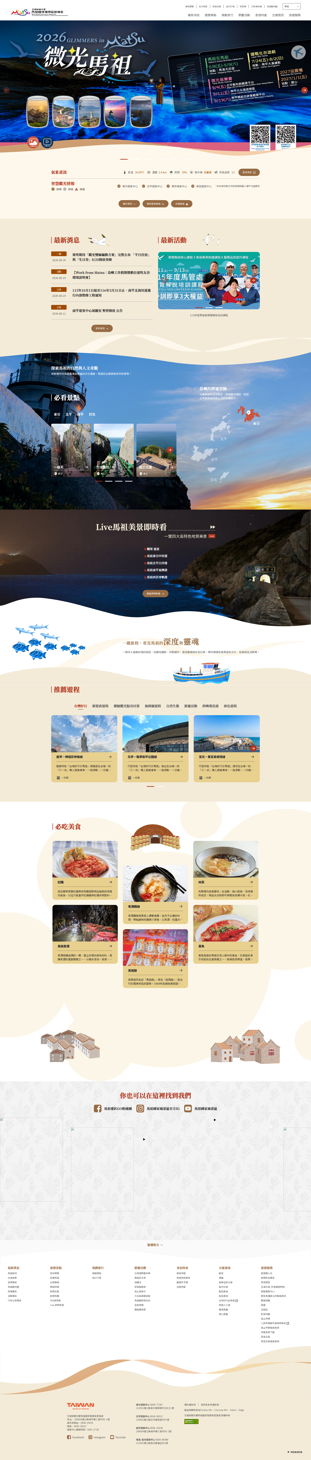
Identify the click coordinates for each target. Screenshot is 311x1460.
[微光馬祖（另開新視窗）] (155, 90)
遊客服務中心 (268, 1291)
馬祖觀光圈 (272, 6)
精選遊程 (96, 1273)
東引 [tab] (57, 414)
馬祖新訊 (12, 1273)
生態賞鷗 (139, 1305)
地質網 (243, 6)
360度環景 (55, 1300)
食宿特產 (261, 15)
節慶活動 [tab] (190, 706)
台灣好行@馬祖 (227, 1300)
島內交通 (223, 1286)
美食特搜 (181, 1273)
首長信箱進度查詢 (270, 1341)
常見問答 (265, 1282)
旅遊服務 (295, 15)
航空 (221, 1273)
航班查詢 (223, 1291)
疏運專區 (12, 1291)
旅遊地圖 (54, 1295)
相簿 (263, 1305)
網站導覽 (189, 6)
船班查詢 (223, 1295)
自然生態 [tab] (172, 706)
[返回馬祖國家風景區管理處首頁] (39, 11)
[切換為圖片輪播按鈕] (33, 142)
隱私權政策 (190, 1404)
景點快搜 (54, 1286)
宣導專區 (12, 1282)
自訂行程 (230, 6)
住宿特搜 (181, 1286)
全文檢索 (203, 6)
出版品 (264, 1309)
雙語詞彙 (265, 1300)
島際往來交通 (225, 1282)
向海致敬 (12, 1277)
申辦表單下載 (268, 1332)
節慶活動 (244, 15)
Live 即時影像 (57, 1305)
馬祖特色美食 (183, 1277)
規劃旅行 (227, 15)
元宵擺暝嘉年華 (142, 1273)
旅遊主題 (54, 1291)
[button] (304, 90)
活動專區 (12, 1295)
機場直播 (223, 1309)
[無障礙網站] (191, 1421)
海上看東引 (140, 1291)
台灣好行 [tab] (80, 706)
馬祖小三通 (224, 1305)
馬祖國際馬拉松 (142, 1300)
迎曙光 (137, 1282)
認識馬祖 (54, 1277)
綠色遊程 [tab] (230, 706)
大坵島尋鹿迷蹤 (142, 1295)
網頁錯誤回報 (296, 1452)
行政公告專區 (14, 1300)
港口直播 (223, 1314)
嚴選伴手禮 (182, 1282)
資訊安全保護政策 (210, 1404)
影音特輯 (265, 1314)
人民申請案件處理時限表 (273, 1323)
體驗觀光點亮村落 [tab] (127, 706)
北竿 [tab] (68, 414)
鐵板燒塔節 (140, 1309)
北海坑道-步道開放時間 (273, 1286)
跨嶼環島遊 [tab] (210, 706)
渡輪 (221, 1277)
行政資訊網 (256, 6)
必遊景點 (54, 1282)
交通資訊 (278, 15)
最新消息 (194, 15)
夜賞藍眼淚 (140, 1286)
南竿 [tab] (80, 414)
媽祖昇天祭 (140, 1277)
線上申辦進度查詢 (270, 1327)
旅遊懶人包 (266, 1273)
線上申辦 (265, 1318)
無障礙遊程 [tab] (153, 706)
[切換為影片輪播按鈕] (47, 142)
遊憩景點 (210, 15)
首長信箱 (217, 6)
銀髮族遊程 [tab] (100, 706)
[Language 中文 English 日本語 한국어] (292, 6)
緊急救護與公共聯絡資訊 (273, 1295)
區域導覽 (54, 1273)
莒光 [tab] (92, 414)
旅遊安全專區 (268, 1277)
